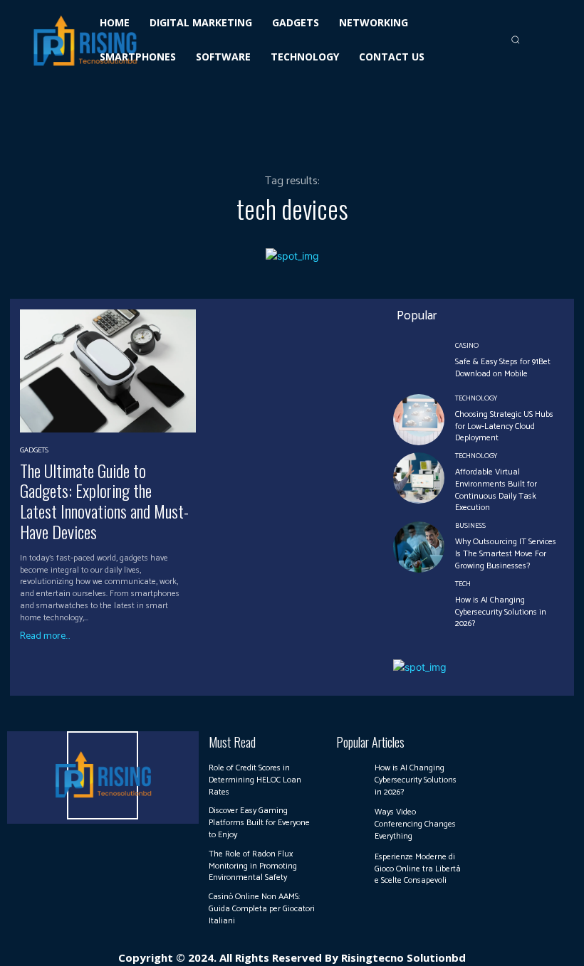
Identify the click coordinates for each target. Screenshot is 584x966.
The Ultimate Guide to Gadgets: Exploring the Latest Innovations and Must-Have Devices (104, 500)
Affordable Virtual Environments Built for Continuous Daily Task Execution (496, 489)
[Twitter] (552, 741)
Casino (467, 345)
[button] (515, 40)
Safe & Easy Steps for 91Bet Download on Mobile (503, 368)
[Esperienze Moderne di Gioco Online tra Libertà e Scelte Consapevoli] (351, 867)
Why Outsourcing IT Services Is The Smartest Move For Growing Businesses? (505, 554)
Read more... (45, 637)
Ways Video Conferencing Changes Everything (415, 824)
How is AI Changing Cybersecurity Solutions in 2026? (500, 612)
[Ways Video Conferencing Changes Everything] (351, 822)
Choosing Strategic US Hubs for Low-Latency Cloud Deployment (504, 426)
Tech (463, 584)
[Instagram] (533, 741)
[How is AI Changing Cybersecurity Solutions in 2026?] (418, 605)
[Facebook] (513, 741)
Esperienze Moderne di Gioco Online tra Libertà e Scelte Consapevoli (418, 869)
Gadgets (34, 450)
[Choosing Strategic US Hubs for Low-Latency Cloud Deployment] (418, 419)
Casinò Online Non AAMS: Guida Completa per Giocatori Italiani (262, 909)
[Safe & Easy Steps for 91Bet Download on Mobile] (418, 361)
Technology (476, 398)
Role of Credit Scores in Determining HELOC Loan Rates (255, 780)
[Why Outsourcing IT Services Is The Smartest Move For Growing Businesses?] (418, 547)
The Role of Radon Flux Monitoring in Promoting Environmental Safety (253, 866)
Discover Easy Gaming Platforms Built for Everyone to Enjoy (259, 823)
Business (470, 525)
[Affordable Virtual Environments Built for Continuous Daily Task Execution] (418, 478)
